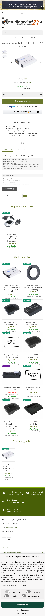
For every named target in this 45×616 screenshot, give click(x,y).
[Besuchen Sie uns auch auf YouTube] (9, 539)
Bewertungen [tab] (21, 149)
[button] (22, 13)
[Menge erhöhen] (41, 94)
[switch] (7, 591)
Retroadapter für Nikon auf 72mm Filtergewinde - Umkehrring (33, 287)
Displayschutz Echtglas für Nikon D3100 (12, 356)
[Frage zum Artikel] (23, 143)
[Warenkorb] (3, 27)
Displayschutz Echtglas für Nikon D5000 (33, 389)
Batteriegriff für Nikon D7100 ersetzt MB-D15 (11, 389)
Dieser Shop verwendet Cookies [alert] (22, 556)
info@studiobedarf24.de (14, 528)
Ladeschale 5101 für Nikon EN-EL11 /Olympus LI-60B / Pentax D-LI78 (11, 425)
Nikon (25, 195)
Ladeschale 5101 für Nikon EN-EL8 (33, 356)
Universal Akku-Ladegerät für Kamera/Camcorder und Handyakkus (11, 237)
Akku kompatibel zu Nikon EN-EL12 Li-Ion (8, 467)
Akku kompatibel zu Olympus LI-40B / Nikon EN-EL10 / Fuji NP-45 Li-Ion (12, 288)
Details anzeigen (22, 614)
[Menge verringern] (4, 94)
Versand (28, 82)
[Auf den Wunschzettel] (21, 143)
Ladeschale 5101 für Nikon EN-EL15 (33, 423)
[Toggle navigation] (3, 17)
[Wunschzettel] (41, 13)
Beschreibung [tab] (7, 149)
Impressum (22, 585)
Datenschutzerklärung (9, 585)
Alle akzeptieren (22, 605)
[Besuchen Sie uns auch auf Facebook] (4, 539)
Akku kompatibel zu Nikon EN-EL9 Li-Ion (33, 323)
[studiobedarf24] (22, 22)
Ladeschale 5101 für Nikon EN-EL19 (11, 323)
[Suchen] (41, 32)
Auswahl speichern (22, 610)
